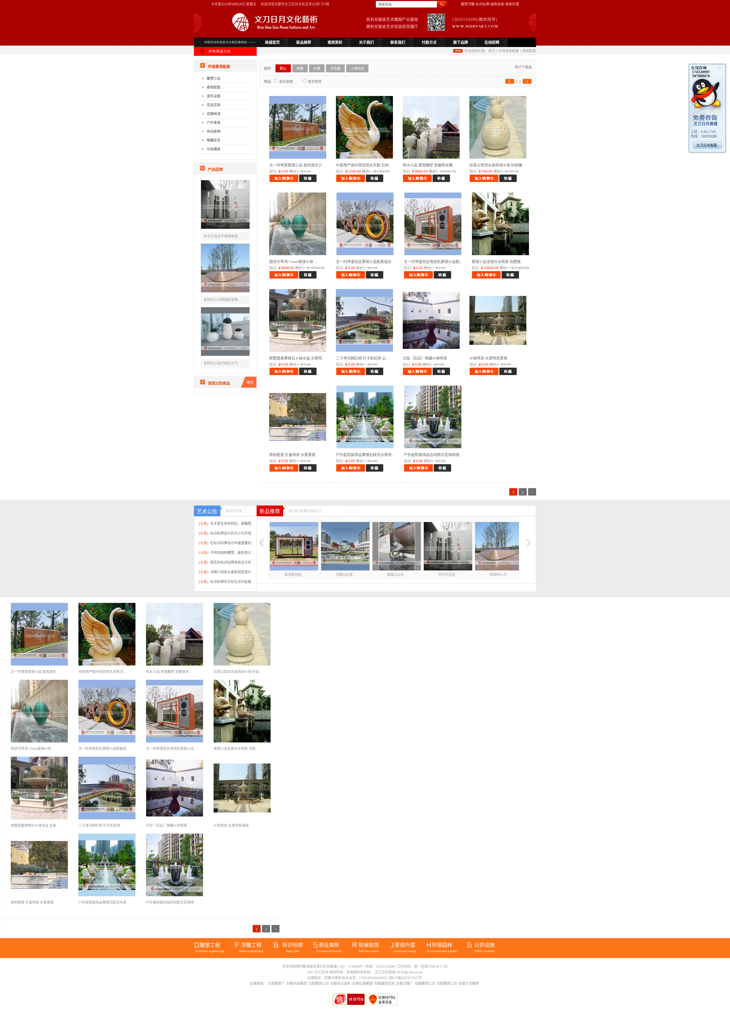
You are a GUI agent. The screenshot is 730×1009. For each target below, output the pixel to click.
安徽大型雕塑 (469, 984)
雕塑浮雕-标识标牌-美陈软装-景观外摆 (490, 4)
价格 (316, 69)
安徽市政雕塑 (296, 984)
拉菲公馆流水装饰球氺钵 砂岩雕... (497, 165)
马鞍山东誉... (345, 575)
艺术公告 (207, 512)
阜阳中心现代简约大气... (222, 363)
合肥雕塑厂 (276, 984)
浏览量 (335, 69)
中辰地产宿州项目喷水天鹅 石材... (363, 165)
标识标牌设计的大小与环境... (232, 533)
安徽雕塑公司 (425, 984)
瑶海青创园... (294, 575)
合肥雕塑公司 (318, 984)
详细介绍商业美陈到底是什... (232, 572)
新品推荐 (303, 42)
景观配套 (529, 51)
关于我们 (366, 42)
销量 (300, 69)
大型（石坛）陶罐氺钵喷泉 (425, 358)
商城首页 (272, 42)
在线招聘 (491, 42)
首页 (491, 51)
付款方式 (429, 42)
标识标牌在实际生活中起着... (232, 582)
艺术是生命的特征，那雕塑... (232, 524)
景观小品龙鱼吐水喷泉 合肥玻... (497, 261)
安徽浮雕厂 (404, 984)
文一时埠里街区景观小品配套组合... (365, 261)
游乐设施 (213, 96)
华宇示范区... (448, 575)
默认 (283, 69)
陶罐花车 (213, 140)
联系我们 (397, 42)
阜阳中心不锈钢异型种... (222, 300)
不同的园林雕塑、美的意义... (232, 553)
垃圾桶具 (213, 149)
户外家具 (213, 123)
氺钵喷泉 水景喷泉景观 (488, 358)
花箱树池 (213, 114)
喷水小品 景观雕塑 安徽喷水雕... (429, 165)
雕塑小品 (213, 79)
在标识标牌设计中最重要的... (232, 543)
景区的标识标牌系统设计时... (232, 562)
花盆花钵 (213, 105)
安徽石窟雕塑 (362, 984)
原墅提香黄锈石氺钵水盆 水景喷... (297, 358)
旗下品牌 (460, 42)
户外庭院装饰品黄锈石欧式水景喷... (365, 455)
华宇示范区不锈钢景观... (222, 236)
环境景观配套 (508, 51)
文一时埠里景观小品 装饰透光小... (297, 165)
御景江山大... (397, 575)
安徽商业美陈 (340, 984)
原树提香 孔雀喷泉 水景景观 (292, 455)
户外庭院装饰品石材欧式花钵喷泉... (433, 455)
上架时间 (357, 69)
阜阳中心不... (499, 575)
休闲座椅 (213, 132)
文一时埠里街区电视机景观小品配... (433, 261)
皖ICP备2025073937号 (405, 978)
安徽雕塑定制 (384, 984)
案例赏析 (335, 42)
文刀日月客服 (706, 146)
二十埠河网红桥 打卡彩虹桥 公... (362, 358)
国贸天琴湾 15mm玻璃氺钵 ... (293, 261)
